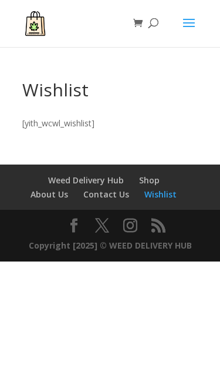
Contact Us (106, 194)
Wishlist (160, 194)
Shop (149, 180)
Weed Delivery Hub (86, 180)
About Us (49, 194)
